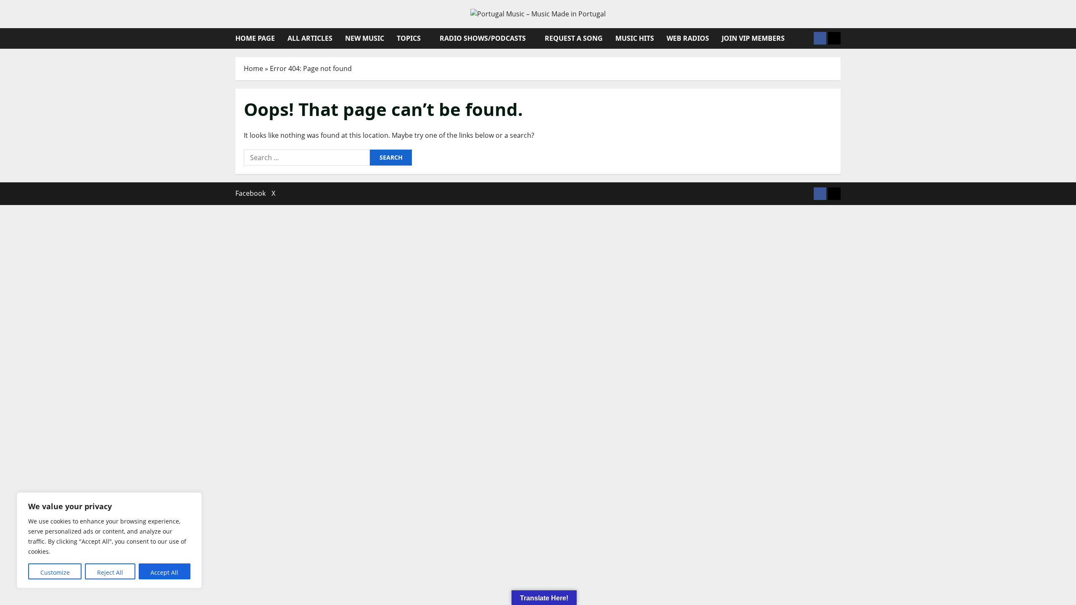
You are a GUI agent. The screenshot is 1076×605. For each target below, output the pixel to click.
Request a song (574, 38)
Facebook (250, 193)
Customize (55, 572)
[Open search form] (804, 38)
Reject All (110, 572)
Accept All (164, 572)
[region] (109, 540)
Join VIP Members (753, 38)
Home (253, 68)
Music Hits (634, 38)
